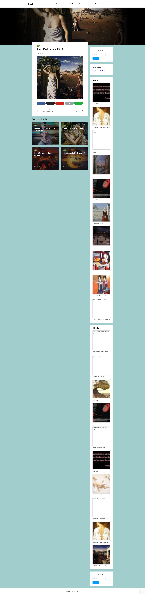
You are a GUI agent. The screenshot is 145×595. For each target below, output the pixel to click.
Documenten (89, 3)
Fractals (58, 3)
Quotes (65, 3)
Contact (104, 3)
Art (46, 3)
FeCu (31, 3)
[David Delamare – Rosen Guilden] (45, 158)
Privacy (97, 3)
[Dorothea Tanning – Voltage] (74, 133)
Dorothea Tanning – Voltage (74, 128)
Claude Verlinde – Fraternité (74, 153)
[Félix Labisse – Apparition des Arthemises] (45, 133)
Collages (51, 3)
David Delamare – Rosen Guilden (43, 154)
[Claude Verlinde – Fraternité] (74, 158)
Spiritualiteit (73, 3)
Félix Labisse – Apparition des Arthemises (45, 129)
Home (40, 3)
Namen (81, 3)
